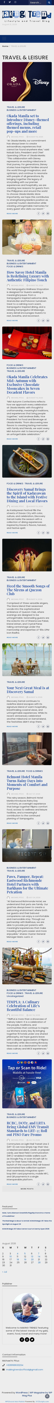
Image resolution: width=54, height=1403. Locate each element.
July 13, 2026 (34, 1140)
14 (39, 1256)
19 (25, 1259)
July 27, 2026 (34, 794)
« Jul (4, 1271)
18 (18, 1259)
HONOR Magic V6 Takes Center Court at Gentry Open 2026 (25, 1229)
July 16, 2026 (34, 1015)
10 (11, 1256)
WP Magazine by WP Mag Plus (37, 1394)
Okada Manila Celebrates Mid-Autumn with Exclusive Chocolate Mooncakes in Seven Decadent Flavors (27, 384)
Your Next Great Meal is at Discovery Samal (28, 689)
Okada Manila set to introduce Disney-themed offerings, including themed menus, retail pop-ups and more (28, 123)
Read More (12, 213)
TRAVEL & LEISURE (16, 107)
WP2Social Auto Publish (15, 1401)
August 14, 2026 (36, 398)
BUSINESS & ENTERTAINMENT (21, 110)
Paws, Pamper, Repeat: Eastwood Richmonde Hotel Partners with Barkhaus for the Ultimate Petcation (27, 884)
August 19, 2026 (36, 137)
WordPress (22, 1392)
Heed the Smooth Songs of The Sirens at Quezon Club (28, 590)
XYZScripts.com (42, 1401)
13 (32, 1256)
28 (39, 1262)
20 (32, 1259)
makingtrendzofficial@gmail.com (24, 1369)
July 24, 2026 (34, 897)
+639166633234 (14, 1365)
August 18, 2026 (36, 285)
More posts (27, 1189)
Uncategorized (15, 996)
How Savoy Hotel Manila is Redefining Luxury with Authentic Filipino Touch (28, 276)
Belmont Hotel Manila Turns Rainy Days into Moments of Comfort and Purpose (27, 782)
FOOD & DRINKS (15, 266)
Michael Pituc (17, 137)
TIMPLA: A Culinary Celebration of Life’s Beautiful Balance (23, 1005)
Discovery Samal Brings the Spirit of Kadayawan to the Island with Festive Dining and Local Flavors (27, 495)
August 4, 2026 (35, 599)
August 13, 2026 (36, 506)
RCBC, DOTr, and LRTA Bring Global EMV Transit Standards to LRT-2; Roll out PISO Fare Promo (28, 1129)
